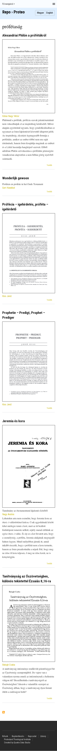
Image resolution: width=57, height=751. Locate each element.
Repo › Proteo (13, 12)
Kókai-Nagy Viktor (10, 116)
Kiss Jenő (7, 296)
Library (43, 736)
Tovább (49, 165)
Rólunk (5, 736)
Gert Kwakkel (8, 187)
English (49, 12)
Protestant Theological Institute (17, 739)
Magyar (40, 12)
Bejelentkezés (18, 736)
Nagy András (8, 514)
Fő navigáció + (8, 4)
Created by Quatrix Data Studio (17, 742)
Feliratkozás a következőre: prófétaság (3, 712)
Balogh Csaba (8, 664)
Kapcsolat (32, 736)
